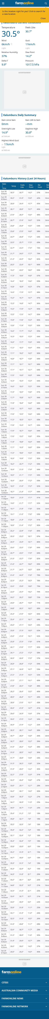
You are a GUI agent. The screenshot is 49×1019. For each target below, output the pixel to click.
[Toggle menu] (3, 3)
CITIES (5, 982)
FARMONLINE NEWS (12, 998)
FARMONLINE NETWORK (15, 1006)
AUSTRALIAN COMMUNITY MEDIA (20, 990)
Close (43, 18)
